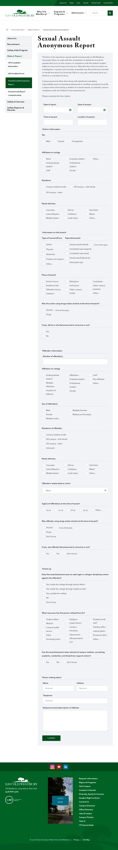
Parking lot (74, 286)
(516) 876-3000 (11, 792)
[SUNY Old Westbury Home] (20, 13)
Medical (49, 624)
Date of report (50, 105)
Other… (96, 159)
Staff (48, 171)
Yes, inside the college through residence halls (66, 589)
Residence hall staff (99, 621)
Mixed (92, 214)
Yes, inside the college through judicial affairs (65, 585)
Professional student (74, 165)
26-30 (73, 510)
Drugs (48, 315)
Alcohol (49, 310)
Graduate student (77, 159)
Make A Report (34, 30)
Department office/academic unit (76, 638)
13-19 (48, 510)
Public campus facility (75, 291)
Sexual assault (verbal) (78, 245)
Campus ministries (73, 629)
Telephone (47, 696)
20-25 (60, 510)
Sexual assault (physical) (79, 258)
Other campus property (99, 287)
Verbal (49, 245)
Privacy (76, 840)
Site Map (86, 840)
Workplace (74, 282)
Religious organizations (75, 621)
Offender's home (53, 290)
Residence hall (52, 286)
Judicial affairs (99, 631)
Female (61, 141)
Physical (49, 249)
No (47, 336)
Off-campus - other (54, 193)
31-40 (85, 510)
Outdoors (50, 294)
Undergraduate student (52, 165)
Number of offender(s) (53, 356)
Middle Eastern (52, 218)
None (48, 159)
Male (48, 141)
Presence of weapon (55, 259)
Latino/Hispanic (52, 214)
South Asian (73, 218)
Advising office (99, 627)
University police (53, 639)
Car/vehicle (97, 282)
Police (48, 635)
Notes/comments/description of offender (61, 708)
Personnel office (100, 635)
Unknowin (50, 448)
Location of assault (86, 117)
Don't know (51, 537)
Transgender (77, 141)
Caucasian (50, 210)
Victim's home (52, 282)
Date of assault (84, 105)
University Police (18, 30)
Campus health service (52, 629)
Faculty (72, 171)
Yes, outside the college (56, 594)
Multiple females (80, 410)
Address (80, 683)
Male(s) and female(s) (82, 415)
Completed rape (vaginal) (80, 249)
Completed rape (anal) (79, 253)
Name (45, 683)
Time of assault (50, 117)
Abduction (50, 254)
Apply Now (60, 800)
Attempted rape (76, 262)
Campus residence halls (56, 187)
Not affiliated (98, 379)
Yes (47, 332)
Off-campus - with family (84, 187)
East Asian (93, 210)
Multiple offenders (50, 385)
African (71, 210)
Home (7, 29)
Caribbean (72, 214)
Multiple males (52, 419)
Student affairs (52, 620)
